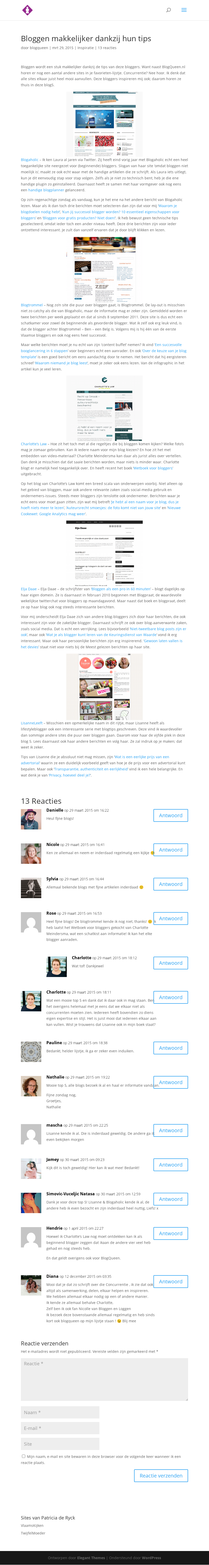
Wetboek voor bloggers (153, 468)
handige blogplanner (46, 190)
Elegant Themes (91, 1557)
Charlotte (81, 957)
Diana (52, 1276)
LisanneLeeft (32, 723)
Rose (51, 913)
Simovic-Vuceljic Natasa (70, 1194)
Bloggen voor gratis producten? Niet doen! (79, 218)
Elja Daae (29, 588)
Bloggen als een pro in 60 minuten (121, 588)
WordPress (151, 1557)
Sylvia (52, 879)
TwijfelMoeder (33, 1533)
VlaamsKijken (32, 1525)
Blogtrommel (32, 305)
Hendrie (54, 1228)
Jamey (52, 1159)
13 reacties (107, 47)
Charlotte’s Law (34, 443)
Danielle (54, 810)
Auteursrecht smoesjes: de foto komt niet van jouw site (113, 507)
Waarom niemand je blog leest (61, 363)
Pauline (54, 1042)
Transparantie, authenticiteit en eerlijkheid (91, 769)
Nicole (52, 844)
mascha (54, 1125)
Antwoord (170, 815)
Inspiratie (85, 47)
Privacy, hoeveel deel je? (69, 775)
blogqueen (39, 47)
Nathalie (55, 1077)
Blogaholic (29, 159)
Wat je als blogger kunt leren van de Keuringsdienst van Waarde (101, 634)
